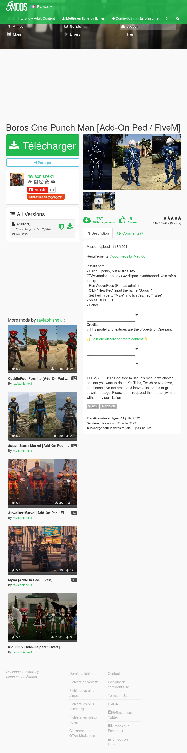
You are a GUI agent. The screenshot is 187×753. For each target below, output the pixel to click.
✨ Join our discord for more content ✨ (117, 338)
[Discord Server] (53, 181)
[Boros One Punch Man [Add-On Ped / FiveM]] (132, 162)
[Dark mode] (167, 18)
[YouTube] (47, 181)
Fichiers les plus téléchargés (81, 706)
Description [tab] (99, 233)
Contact (114, 673)
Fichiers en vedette (84, 682)
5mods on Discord (118, 741)
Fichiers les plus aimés (81, 693)
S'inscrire (151, 18)
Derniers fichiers (81, 673)
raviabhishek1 (40, 176)
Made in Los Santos (21, 676)
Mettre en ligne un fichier (84, 18)
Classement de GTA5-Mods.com (82, 733)
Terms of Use (118, 695)
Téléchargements (104, 222)
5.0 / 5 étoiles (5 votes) (167, 223)
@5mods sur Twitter (120, 715)
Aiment (132, 222)
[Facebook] (35, 181)
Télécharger (48, 145)
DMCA (113, 703)
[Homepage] (29, 181)
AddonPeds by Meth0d (127, 256)
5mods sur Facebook (118, 728)
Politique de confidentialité (118, 684)
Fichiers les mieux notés (83, 720)
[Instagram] (41, 181)
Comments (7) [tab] (133, 233)
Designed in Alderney (22, 671)
